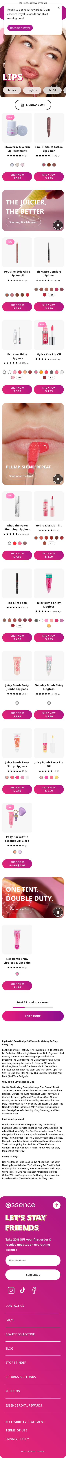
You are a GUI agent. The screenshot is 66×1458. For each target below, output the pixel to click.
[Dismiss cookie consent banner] (61, 717)
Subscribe (33, 1274)
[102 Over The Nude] (9, 620)
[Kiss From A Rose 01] (36, 372)
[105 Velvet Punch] (25, 620)
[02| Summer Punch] (14, 372)
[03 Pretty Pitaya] (17, 777)
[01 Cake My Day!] (48, 702)
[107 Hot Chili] (13, 625)
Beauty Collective (20, 1334)
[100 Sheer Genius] (9, 543)
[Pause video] (58, 225)
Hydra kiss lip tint (49, 525)
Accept (51, 741)
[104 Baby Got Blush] (20, 620)
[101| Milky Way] (9, 372)
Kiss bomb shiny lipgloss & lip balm (17, 960)
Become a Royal (20, 28)
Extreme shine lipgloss (17, 356)
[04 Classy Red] (51, 538)
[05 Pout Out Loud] (27, 295)
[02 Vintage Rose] (41, 538)
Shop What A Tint (19, 909)
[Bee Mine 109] (49, 625)
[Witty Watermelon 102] (46, 620)
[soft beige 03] (46, 289)
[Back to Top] (56, 1205)
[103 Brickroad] (14, 620)
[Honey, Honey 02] (41, 372)
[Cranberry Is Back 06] (56, 372)
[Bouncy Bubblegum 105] (62, 620)
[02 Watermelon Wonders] (46, 777)
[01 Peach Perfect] (41, 777)
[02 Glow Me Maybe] (17, 165)
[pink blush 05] (56, 289)
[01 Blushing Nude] (36, 537)
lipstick (12, 90)
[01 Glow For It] (12, 164)
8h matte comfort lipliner (49, 273)
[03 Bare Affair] (17, 295)
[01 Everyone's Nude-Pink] (43, 164)
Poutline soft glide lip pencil (17, 273)
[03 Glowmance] (22, 165)
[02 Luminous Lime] (12, 777)
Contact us (15, 1306)
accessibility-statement (25, 1422)
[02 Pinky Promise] (12, 295)
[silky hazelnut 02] (41, 289)
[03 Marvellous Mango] (51, 777)
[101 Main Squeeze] (14, 543)
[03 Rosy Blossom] (46, 538)
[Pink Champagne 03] (46, 372)
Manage (9, 741)
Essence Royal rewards (24, 1405)
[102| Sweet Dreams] (13, 377)
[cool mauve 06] (62, 289)
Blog (9, 1349)
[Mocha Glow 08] (44, 377)
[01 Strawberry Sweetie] (17, 973)
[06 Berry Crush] (62, 538)
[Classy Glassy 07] (62, 372)
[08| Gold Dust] (25, 372)
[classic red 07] (44, 295)
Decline (27, 741)
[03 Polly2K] (20, 852)
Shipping (13, 1391)
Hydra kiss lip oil (49, 354)
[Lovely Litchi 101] (41, 620)
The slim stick (17, 602)
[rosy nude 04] (51, 289)
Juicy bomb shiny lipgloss (49, 604)
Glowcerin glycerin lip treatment (17, 148)
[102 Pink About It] (20, 543)
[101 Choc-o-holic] (4, 620)
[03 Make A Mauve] (54, 165)
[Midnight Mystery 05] (51, 372)
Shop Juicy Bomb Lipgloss (23, 222)
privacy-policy (17, 1439)
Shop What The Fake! (21, 476)
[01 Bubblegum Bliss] (7, 777)
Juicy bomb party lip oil (49, 764)
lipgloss (32, 90)
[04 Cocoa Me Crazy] (22, 295)
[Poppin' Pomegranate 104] (56, 620)
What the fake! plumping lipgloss (17, 527)
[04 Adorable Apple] (56, 777)
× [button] (59, 7)
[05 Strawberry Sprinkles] (27, 777)
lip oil (52, 90)
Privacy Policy (31, 730)
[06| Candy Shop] (20, 372)
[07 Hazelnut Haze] (44, 543)
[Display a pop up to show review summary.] (59, 157)
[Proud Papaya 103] (51, 620)
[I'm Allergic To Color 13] (36, 620)
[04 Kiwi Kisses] (22, 777)
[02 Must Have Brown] (49, 165)
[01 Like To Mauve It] (7, 294)
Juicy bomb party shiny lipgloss (17, 764)
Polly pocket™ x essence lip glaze (17, 838)
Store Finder (16, 1363)
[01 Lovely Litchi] (17, 702)
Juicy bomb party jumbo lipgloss (17, 687)
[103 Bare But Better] (25, 543)
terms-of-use (16, 1430)
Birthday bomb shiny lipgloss (48, 687)
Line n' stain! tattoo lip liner (49, 148)
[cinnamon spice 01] (36, 289)
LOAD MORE (33, 1016)
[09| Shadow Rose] (30, 372)
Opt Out (17, 734)
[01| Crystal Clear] (4, 372)
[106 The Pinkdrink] (30, 620)
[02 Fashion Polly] (14, 851)
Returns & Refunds (21, 1377)
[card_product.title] (17, 128)
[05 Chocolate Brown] (56, 538)
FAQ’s (10, 1320)
